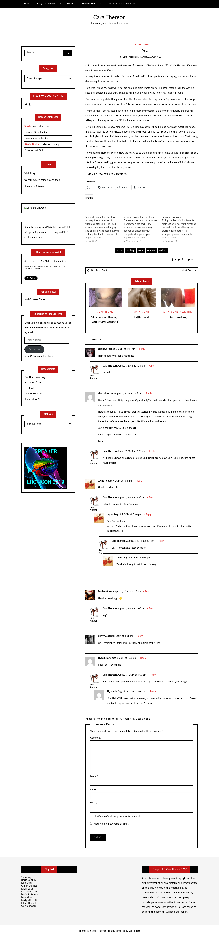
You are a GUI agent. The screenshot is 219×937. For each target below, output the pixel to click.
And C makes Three (34, 299)
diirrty (101, 636)
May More (26, 897)
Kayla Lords (27, 889)
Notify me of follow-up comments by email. (117, 816)
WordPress (134, 931)
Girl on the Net (29, 886)
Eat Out (44, 132)
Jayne (101, 481)
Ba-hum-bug (178, 317)
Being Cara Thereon (46, 3)
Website (94, 803)
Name (94, 776)
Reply (142, 349)
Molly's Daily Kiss (30, 900)
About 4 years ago (32, 266)
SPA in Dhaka (31, 144)
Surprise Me (141, 45)
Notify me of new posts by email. (111, 824)
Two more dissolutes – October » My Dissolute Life (123, 719)
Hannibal (71, 3)
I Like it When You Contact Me (121, 3)
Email (94, 790)
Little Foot (141, 317)
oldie (140, 250)
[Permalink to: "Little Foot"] (141, 297)
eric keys (102, 349)
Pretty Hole (43, 126)
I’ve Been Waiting (34, 377)
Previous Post (99, 270)
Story (32, 173)
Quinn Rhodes (28, 906)
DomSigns (26, 883)
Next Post (187, 270)
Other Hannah (28, 903)
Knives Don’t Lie (34, 399)
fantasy (130, 250)
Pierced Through (51, 144)
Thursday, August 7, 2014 (151, 57)
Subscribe (34, 349)
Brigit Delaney (28, 880)
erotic (120, 250)
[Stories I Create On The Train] (104, 229)
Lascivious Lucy (29, 892)
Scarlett (28, 126)
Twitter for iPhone (32, 268)
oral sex (151, 250)
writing (163, 250)
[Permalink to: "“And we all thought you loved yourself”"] (105, 297)
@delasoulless (31, 261)
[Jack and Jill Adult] (35, 208)
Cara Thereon (109, 17)
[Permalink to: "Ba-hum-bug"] (178, 297)
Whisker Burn (88, 3)
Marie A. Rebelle (29, 894)
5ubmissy (26, 877)
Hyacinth (103, 658)
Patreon (40, 186)
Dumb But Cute (33, 393)
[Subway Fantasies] (181, 229)
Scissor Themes (98, 931)
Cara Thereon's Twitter (53, 266)
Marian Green (105, 591)
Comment (96, 738)
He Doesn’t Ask (33, 382)
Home (27, 3)
